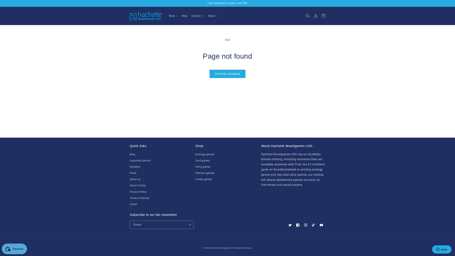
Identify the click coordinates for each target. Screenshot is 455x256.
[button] (173, 16)
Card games (202, 160)
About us (135, 179)
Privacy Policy (138, 191)
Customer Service (140, 160)
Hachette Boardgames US (222, 248)
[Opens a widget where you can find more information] (441, 249)
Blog (132, 154)
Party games (203, 166)
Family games (203, 179)
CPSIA (133, 204)
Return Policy (138, 185)
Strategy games (204, 154)
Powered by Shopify (243, 248)
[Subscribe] (190, 225)
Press (133, 173)
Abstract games (204, 173)
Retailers (135, 166)
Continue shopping (227, 73)
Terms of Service (139, 198)
